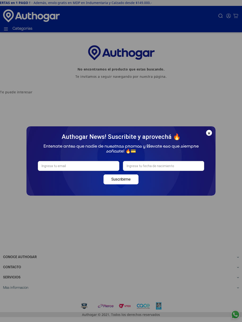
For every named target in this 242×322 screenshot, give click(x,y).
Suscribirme (121, 179)
